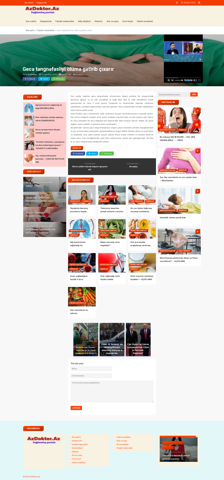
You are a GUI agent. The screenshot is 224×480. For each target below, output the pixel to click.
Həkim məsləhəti (77, 231)
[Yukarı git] (219, 475)
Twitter (45, 79)
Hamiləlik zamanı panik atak (173, 217)
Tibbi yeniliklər (137, 201)
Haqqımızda (41, 3)
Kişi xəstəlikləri (122, 444)
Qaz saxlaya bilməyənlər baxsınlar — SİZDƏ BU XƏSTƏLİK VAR (50, 159)
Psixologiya (75, 201)
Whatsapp (59, 79)
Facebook (31, 79)
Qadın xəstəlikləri (167, 130)
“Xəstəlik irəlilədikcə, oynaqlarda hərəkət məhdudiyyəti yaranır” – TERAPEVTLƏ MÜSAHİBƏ (50, 145)
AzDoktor (32, 74)
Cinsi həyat (76, 459)
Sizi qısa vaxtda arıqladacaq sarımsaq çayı (140, 245)
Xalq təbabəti (184, 251)
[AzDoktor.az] (42, 14)
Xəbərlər (87, 201)
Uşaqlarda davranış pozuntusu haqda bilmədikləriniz (79, 211)
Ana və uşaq (77, 455)
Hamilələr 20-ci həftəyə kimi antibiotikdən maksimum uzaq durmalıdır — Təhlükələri (40, 229)
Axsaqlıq (133, 166)
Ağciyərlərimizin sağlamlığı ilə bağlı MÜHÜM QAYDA (80, 245)
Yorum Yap (66, 74)
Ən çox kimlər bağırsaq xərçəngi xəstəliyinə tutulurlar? (141, 211)
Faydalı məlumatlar (108, 197)
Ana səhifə (28, 3)
